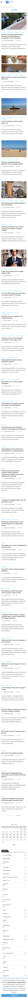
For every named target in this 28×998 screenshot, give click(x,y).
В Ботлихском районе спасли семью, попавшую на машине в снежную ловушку (12, 228)
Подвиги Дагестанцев (15, 939)
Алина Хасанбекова (9, 735)
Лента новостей (7, 899)
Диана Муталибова (8, 691)
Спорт (4, 956)
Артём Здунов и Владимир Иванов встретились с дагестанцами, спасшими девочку (13, 774)
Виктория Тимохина (9, 779)
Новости (5, 920)
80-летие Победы (15, 855)
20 (14, 837)
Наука (15, 910)
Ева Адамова (7, 573)
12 (10, 834)
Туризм (4, 961)
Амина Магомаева (8, 644)
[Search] (26, 2)
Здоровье (5, 883)
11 (6, 834)
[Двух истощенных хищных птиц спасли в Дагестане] (14, 63)
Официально (15, 936)
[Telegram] (22, 2)
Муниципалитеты (7, 904)
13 (14, 834)
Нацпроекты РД (15, 916)
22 (21, 837)
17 (3, 837)
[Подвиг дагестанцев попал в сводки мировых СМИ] (14, 258)
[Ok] (24, 2)
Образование (6, 925)
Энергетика (15, 975)
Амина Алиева (7, 364)
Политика (5, 942)
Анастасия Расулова (9, 125)
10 (3, 834)
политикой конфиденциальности (11, 988)
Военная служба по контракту (15, 877)
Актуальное (6, 862)
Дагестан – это (15, 880)
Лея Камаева (7, 620)
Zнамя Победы (15, 858)
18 (6, 837)
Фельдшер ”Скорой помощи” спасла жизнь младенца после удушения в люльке (12, 523)
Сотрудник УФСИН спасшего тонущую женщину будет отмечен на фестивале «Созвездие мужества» (13, 616)
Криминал (5, 889)
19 (10, 837)
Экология (15, 967)
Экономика (5, 970)
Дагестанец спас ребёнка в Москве (12, 753)
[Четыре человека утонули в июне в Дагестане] (14, 106)
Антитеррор (15, 867)
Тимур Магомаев (8, 275)
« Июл (13, 844)
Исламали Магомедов (9, 431)
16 (24, 834)
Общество (5, 930)
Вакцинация (15, 873)
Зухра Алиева (7, 297)
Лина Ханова (7, 595)
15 (21, 834)
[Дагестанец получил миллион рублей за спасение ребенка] (14, 189)
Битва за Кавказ (15, 870)
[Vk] (21, 2)
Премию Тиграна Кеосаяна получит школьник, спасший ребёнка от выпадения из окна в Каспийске (12, 36)
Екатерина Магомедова (9, 527)
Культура (5, 894)
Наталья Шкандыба (8, 232)
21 (17, 837)
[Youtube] (19, 2)
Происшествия (6, 948)
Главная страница (5, 7)
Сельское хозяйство (15, 953)
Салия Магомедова (8, 40)
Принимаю (14, 995)
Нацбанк (15, 913)
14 (17, 834)
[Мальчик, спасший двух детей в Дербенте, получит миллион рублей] (14, 148)
